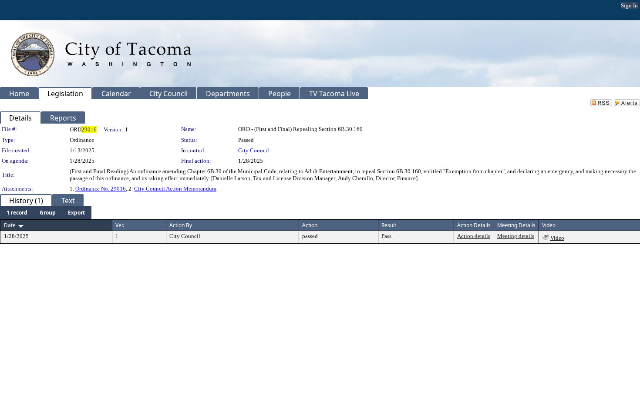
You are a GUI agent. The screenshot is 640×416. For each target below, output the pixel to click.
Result (388, 225)
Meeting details (515, 236)
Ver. (119, 225)
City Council (253, 150)
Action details (473, 236)
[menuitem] (17, 213)
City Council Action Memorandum (175, 188)
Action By (180, 225)
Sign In (629, 5)
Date (10, 225)
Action (309, 225)
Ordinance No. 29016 (100, 188)
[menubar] (45, 212)
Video (557, 238)
